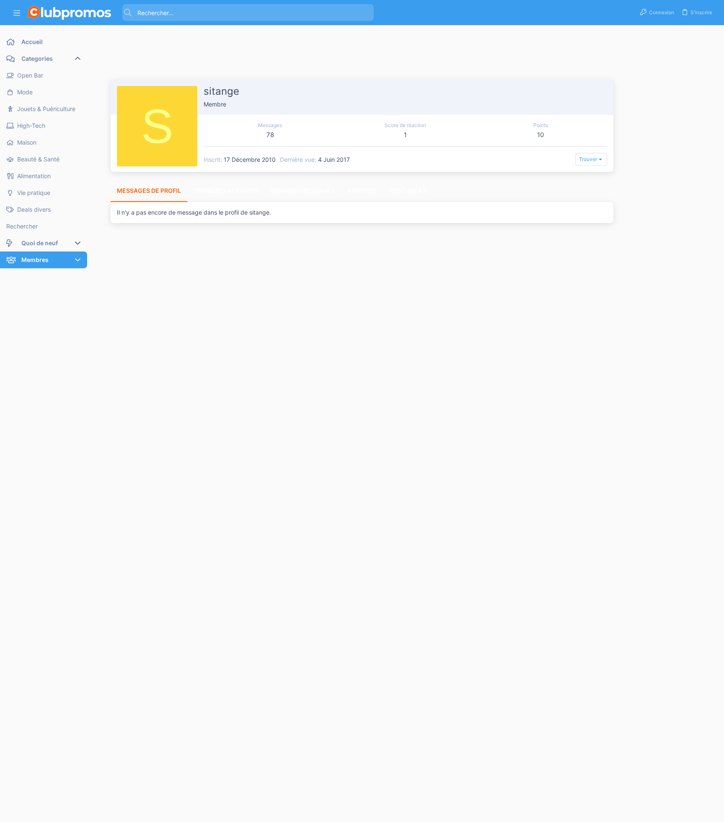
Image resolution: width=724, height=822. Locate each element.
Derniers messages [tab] (302, 190)
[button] (16, 12)
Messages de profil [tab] (149, 190)
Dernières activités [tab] (226, 190)
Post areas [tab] (407, 190)
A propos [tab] (362, 190)
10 (540, 135)
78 (270, 135)
